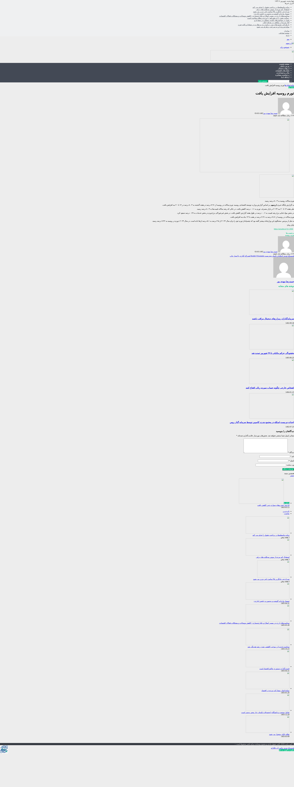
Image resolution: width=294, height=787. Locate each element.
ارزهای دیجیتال (283, 68)
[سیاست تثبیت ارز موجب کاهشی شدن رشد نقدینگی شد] (267, 645)
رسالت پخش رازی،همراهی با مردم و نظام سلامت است (268, 18)
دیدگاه (291, 452)
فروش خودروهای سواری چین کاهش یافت (273, 505)
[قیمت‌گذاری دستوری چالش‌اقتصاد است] (267, 666)
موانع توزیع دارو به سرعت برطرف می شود (273, 27)
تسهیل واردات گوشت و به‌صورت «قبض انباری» (271, 14)
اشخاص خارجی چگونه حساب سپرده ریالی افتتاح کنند (270, 388)
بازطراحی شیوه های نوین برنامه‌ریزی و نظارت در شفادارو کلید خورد (263, 25)
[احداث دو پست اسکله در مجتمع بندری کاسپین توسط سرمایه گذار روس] (271, 418)
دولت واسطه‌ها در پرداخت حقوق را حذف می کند (271, 7)
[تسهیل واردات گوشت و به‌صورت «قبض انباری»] (267, 599)
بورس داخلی (284, 66)
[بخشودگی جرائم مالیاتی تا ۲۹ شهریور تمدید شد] (271, 349)
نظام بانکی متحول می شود (279, 734)
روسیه (287, 235)
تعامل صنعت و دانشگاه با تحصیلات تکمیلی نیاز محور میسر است (265, 712)
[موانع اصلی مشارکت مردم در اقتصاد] (267, 688)
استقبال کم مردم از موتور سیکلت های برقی (272, 9)
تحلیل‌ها (287, 85)
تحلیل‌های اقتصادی (282, 71)
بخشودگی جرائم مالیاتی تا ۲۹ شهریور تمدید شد (273, 353)
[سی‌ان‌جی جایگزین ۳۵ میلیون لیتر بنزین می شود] (273, 577)
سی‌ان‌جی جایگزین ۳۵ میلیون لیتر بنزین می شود (271, 12)
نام (292, 456)
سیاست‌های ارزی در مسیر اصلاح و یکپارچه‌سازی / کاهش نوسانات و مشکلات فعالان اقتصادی (254, 16)
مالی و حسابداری (282, 73)
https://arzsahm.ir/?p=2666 (283, 229)
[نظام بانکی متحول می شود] (267, 732)
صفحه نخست (284, 64)
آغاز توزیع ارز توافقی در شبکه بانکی (276, 22)
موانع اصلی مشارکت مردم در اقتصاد (275, 691)
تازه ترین (286, 511)
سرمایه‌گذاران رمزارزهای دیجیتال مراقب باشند (273, 318)
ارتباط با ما (285, 77)
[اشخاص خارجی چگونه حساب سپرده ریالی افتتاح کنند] (271, 383)
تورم (292, 235)
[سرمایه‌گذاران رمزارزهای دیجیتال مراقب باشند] (271, 314)
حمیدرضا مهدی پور (270, 113)
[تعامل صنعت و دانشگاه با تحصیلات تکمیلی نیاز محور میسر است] (267, 710)
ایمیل (291, 461)
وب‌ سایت (290, 465)
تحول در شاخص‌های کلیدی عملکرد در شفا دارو (271, 20)
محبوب (286, 513)
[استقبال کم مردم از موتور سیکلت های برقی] (267, 555)
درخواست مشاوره (282, 75)
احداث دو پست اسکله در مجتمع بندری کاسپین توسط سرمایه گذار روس (262, 422)
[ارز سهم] (290, 43)
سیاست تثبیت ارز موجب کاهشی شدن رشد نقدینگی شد (268, 647)
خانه (292, 85)
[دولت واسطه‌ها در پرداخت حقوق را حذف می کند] (267, 533)
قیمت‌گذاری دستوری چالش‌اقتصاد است (274, 669)
